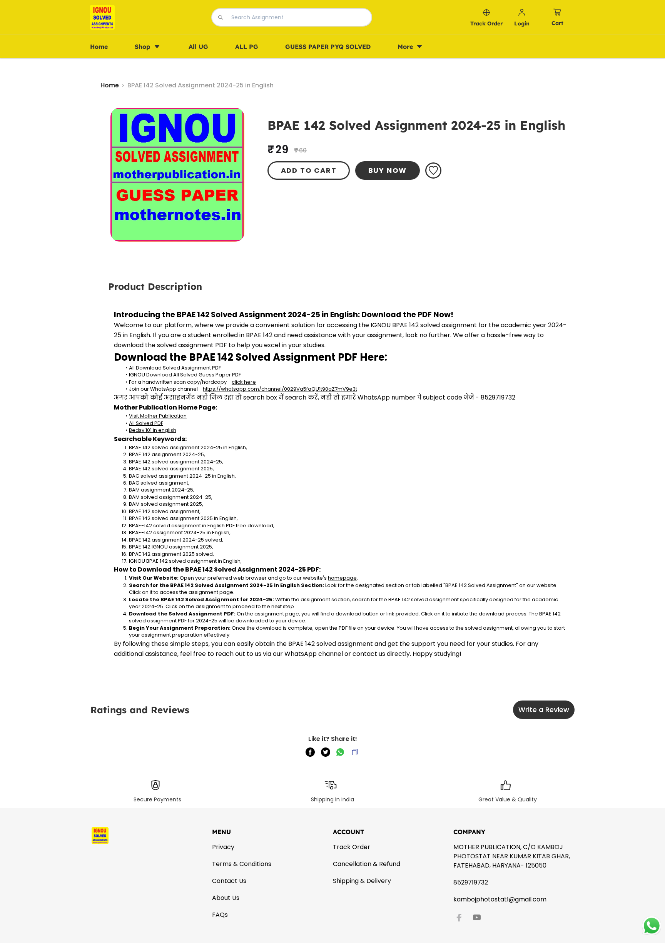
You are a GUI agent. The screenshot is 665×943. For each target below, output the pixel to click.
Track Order (351, 847)
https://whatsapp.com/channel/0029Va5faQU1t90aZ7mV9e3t (280, 389)
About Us (225, 897)
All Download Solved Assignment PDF (175, 367)
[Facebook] (459, 917)
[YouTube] (477, 917)
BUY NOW (387, 170)
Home (109, 85)
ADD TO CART (309, 170)
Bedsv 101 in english (152, 430)
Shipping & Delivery (362, 880)
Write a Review (543, 709)
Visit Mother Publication (158, 416)
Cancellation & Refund (366, 863)
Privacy (223, 847)
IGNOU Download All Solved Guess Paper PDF (185, 374)
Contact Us (229, 880)
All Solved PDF (146, 423)
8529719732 (470, 882)
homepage (342, 578)
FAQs (220, 914)
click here (244, 382)
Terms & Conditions (241, 863)
